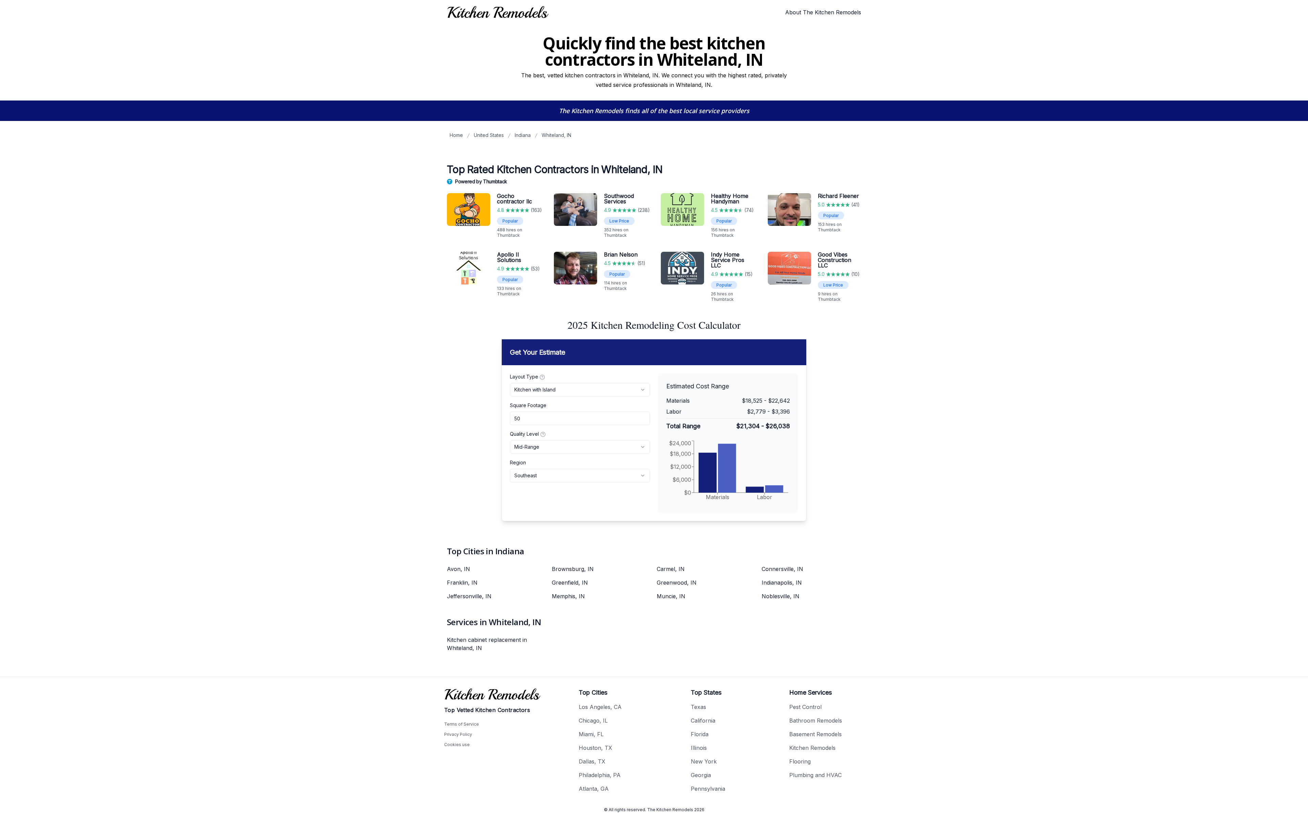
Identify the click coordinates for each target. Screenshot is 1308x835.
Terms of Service (461, 724)
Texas (698, 706)
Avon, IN (458, 569)
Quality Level (524, 434)
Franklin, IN (462, 582)
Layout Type (524, 377)
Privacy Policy (458, 734)
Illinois (699, 747)
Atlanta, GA (594, 788)
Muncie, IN (671, 596)
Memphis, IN (568, 596)
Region (518, 462)
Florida (699, 734)
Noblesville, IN (780, 596)
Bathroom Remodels (815, 720)
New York (704, 761)
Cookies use (457, 744)
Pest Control (805, 706)
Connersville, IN (782, 569)
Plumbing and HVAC (815, 775)
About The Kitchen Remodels (823, 12)
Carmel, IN (671, 569)
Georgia (701, 775)
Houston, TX (595, 747)
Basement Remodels (815, 734)
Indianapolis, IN (782, 582)
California (703, 720)
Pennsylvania (708, 788)
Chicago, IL (593, 720)
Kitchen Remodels (812, 747)
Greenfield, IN (570, 582)
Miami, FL (591, 734)
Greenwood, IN (677, 582)
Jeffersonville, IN (469, 596)
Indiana (523, 135)
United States (489, 135)
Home (456, 135)
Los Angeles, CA (600, 706)
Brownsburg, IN (573, 569)
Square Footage (528, 405)
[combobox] (580, 390)
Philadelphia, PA (600, 775)
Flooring (800, 761)
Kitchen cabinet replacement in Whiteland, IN (487, 643)
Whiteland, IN (556, 135)
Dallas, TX (592, 761)
